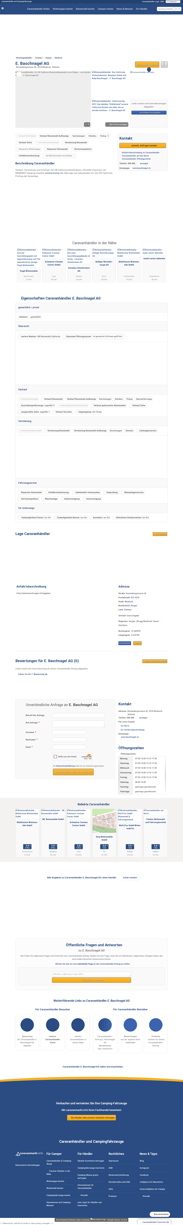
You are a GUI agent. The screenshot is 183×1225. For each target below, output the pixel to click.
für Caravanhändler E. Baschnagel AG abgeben (27, 1041)
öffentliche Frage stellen (92, 980)
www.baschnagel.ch (141, 168)
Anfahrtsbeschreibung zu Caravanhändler (140, 153)
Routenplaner (160, 534)
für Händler (141, 9)
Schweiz (128, 610)
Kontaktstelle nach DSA (119, 1182)
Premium (162, 245)
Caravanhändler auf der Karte (135, 156)
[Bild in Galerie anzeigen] (110, 85)
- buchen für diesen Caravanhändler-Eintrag (156, 1041)
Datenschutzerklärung (65, 766)
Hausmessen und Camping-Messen (58, 1204)
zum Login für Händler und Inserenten (90, 1204)
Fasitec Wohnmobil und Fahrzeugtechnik (155, 821)
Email (28, 747)
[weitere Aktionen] (164, 64)
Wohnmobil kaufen (54, 1188)
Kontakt (137, 643)
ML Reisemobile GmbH (53, 819)
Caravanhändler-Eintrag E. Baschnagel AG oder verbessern (105, 1042)
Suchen (179, 9)
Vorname (30, 732)
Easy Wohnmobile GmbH (104, 838)
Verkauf (22, 389)
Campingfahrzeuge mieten (58, 1195)
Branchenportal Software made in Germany (72, 1220)
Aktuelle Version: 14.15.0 (117, 1220)
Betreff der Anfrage (35, 715)
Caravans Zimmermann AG (79, 269)
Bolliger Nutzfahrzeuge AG (104, 263)
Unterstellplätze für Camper (152, 1189)
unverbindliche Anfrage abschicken (73, 771)
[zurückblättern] (22, 99)
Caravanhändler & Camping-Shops (59, 1162)
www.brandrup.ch (54, 173)
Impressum (114, 1161)
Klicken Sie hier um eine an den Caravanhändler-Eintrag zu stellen (92, 964)
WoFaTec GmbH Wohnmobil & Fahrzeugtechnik (130, 827)
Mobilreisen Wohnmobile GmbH (129, 263)
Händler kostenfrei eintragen (91, 1161)
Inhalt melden (130, 877)
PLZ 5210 (135, 597)
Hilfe (162, 2)
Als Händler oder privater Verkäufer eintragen (92, 1117)
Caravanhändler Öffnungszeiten (136, 159)
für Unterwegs (26, 508)
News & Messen (125, 9)
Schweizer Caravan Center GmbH (54, 263)
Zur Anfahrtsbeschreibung (132, 730)
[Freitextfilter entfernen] (174, 9)
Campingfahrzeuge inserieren (91, 1168)
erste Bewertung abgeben (149, 113)
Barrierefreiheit (161, 1214)
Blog (142, 1161)
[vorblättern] (84, 99)
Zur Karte (125, 726)
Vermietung (24, 421)
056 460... (132, 163)
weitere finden (52, 1039)
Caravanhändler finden (38, 9)
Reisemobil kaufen (85, 9)
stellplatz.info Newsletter (151, 1182)
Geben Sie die (33, 674)
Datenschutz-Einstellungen (27, 1165)
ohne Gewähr (109, 877)
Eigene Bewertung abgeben (155, 661)
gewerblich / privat (28, 307)
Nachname (31, 740)
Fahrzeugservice (27, 482)
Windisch (129, 602)
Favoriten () (156, 1222)
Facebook (144, 1175)
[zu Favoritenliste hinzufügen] (18, 74)
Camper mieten (105, 9)
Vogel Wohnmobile (29, 271)
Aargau (134, 606)
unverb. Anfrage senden (147, 64)
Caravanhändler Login (150, 2)
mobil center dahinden (154, 258)
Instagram (144, 1168)
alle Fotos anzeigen (118, 124)
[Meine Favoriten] (153, 9)
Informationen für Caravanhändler (86, 1186)
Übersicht (23, 326)
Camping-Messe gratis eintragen (88, 1176)
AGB (111, 1168)
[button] (53, 99)
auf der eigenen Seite (130, 1039)
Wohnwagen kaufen (63, 9)
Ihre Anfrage (32, 723)
